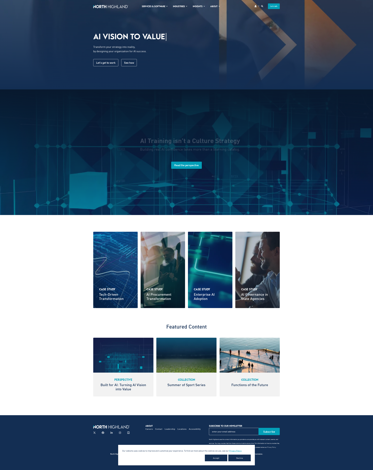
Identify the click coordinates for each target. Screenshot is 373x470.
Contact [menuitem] (158, 429)
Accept (216, 457)
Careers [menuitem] (149, 429)
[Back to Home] (110, 6)
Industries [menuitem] (179, 6)
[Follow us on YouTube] (127, 432)
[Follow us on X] (95, 432)
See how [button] (129, 62)
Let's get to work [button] (105, 62)
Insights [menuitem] (198, 6)
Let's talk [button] (273, 6)
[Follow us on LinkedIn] (112, 432)
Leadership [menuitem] (170, 429)
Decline (239, 457)
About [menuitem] (214, 6)
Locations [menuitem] (181, 429)
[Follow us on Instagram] (120, 432)
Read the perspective (186, 165)
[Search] (262, 6)
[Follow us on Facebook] (103, 432)
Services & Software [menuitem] (153, 6)
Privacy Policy (235, 450)
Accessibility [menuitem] (195, 429)
